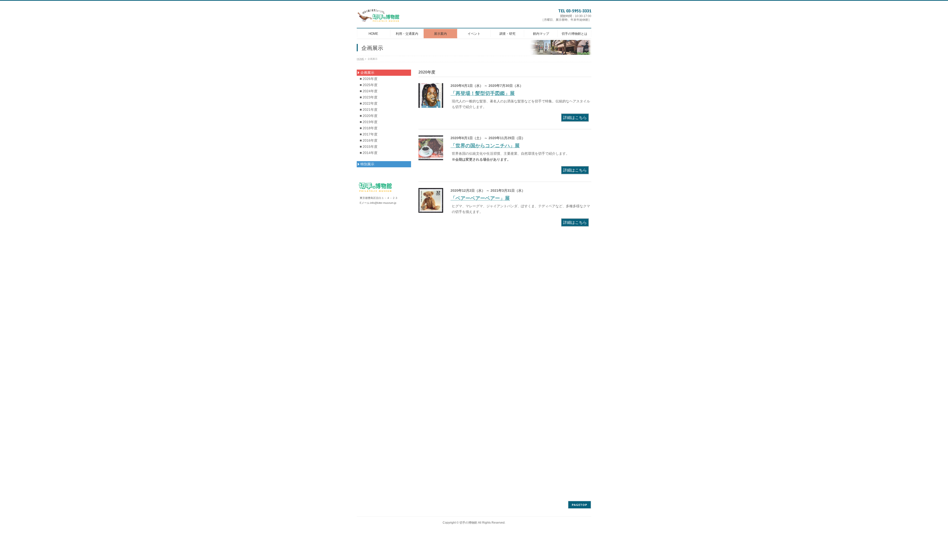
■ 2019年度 (368, 122)
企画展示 (366, 73)
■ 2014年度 (368, 153)
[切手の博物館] (378, 17)
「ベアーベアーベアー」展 (480, 198)
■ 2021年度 (368, 110)
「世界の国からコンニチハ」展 (485, 145)
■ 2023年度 (368, 97)
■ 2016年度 (368, 140)
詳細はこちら (575, 117)
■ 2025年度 (368, 85)
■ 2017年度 (368, 134)
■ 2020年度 (368, 116)
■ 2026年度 (368, 79)
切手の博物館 (468, 522)
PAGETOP (579, 504)
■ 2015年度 (368, 147)
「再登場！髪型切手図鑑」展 (483, 93)
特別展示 (366, 164)
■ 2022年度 (368, 103)
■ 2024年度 (368, 91)
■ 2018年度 (368, 128)
